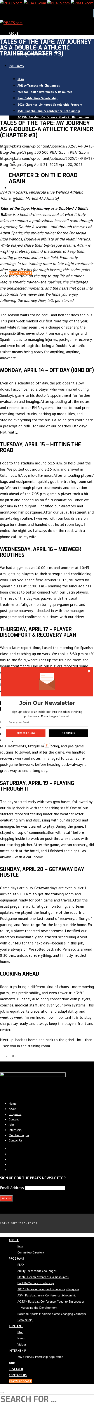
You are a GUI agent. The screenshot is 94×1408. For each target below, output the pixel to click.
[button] (47, 703)
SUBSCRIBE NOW (26, 733)
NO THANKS (68, 733)
